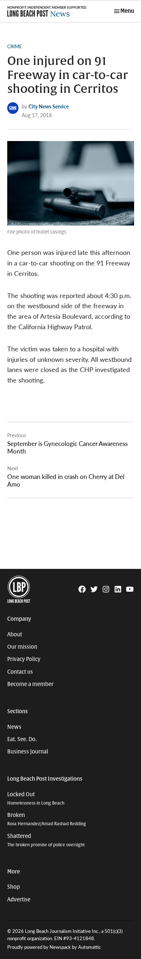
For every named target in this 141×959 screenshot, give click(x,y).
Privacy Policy (23, 659)
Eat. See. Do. (22, 739)
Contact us (20, 672)
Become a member (30, 684)
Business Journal (27, 751)
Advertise (18, 899)
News (14, 727)
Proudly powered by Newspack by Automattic (54, 947)
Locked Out (35, 798)
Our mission (22, 647)
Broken (46, 819)
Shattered (46, 840)
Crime (14, 46)
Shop (13, 887)
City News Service (49, 106)
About (14, 634)
